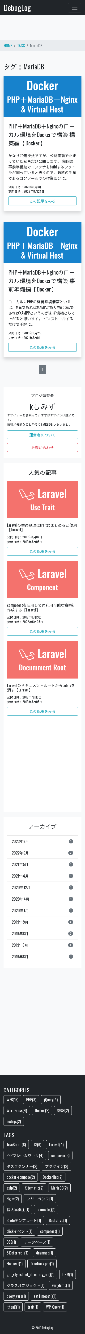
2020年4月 (42, 899)
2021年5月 (42, 864)
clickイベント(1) (19, 1231)
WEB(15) (12, 1099)
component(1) (50, 1231)
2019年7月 (42, 945)
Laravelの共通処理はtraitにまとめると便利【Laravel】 (42, 527)
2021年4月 (42, 876)
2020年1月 (42, 910)
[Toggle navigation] (74, 7)
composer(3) (60, 1155)
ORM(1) (67, 1274)
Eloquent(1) (14, 1263)
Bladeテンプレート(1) (24, 1220)
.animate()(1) (46, 1209)
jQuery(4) (51, 1099)
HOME (8, 45)
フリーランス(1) (40, 1199)
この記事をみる (42, 201)
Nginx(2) (13, 1199)
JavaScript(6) (16, 1144)
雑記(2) (63, 1110)
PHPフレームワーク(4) (25, 1155)
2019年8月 (42, 933)
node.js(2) (14, 1121)
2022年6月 (42, 853)
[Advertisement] (42, 29)
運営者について (42, 435)
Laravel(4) (56, 1144)
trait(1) (33, 1307)
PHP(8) (31, 1099)
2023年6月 (42, 841)
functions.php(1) (42, 1263)
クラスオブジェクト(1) (25, 1285)
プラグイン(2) (56, 1166)
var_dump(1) (61, 1285)
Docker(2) (42, 1110)
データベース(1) (37, 1242)
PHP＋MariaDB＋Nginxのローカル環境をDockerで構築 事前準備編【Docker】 (41, 280)
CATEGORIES (17, 1090)
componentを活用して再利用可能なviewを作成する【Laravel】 (40, 607)
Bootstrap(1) (58, 1220)
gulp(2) (12, 1188)
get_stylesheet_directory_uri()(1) (30, 1274)
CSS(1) (11, 1242)
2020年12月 (42, 887)
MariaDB (36, 45)
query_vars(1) (16, 1296)
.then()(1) (13, 1307)
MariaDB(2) (59, 1188)
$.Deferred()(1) (17, 1253)
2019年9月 (42, 922)
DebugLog (17, 7)
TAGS (21, 45)
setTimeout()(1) (45, 1296)
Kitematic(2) (34, 1188)
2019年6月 (42, 956)
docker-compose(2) (21, 1177)
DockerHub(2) (52, 1177)
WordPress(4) (17, 1110)
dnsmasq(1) (44, 1253)
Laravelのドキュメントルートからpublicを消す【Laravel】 (41, 687)
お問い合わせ (42, 447)
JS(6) (37, 1144)
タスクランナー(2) (22, 1166)
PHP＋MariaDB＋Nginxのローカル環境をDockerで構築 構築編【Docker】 (41, 134)
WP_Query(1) (55, 1307)
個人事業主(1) (18, 1209)
